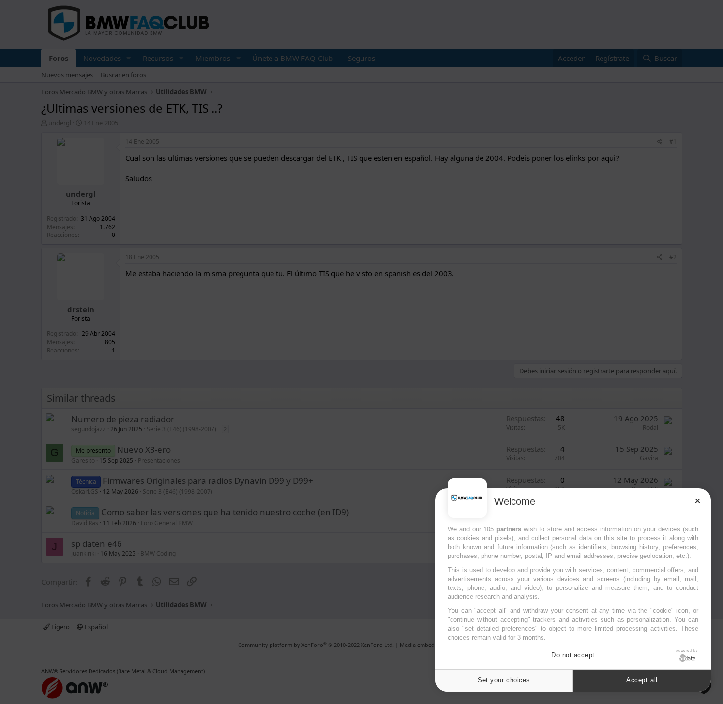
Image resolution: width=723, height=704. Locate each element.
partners (508, 529)
